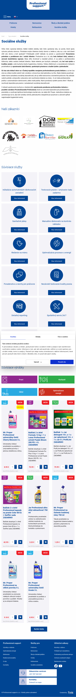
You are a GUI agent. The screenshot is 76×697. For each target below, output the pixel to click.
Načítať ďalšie (39, 629)
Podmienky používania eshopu (63, 654)
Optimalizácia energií (9, 651)
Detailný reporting (19, 315)
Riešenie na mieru (19, 252)
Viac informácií (19, 198)
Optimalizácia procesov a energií (56, 252)
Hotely (13, 27)
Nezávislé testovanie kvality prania (56, 284)
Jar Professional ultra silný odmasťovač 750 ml (38, 510)
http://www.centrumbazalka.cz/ (65, 136)
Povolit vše (62, 362)
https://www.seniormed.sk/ (10, 121)
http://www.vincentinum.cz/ (10, 150)
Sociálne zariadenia (37, 665)
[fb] (56, 666)
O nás (5, 661)
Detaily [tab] (38, 337)
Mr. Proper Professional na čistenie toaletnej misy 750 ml (61, 511)
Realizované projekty (9, 658)
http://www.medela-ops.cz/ (29, 136)
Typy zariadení (12, 36)
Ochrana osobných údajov (62, 658)
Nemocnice (36, 23)
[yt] (60, 666)
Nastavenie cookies (60, 661)
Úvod (2, 36)
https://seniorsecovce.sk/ (47, 121)
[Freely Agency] (71, 692)
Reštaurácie (37, 27)
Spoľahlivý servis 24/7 (56, 315)
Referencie (6, 654)
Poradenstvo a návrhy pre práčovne (19, 284)
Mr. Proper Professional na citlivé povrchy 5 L (11, 585)
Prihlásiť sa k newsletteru (62, 651)
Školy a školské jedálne (60, 23)
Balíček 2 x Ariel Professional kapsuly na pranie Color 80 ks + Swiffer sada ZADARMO (12, 513)
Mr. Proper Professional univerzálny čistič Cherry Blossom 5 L (11, 436)
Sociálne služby (60, 27)
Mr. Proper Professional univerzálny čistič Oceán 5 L (36, 586)
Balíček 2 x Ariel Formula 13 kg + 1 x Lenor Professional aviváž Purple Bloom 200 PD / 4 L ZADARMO (37, 438)
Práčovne (13, 23)
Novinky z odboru (59, 647)
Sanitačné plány (19, 221)
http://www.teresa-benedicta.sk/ (65, 121)
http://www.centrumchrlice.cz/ (10, 136)
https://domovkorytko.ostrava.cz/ (47, 136)
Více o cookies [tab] (63, 337)
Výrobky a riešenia (8, 647)
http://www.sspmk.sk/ (29, 121)
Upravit (36, 362)
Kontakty (6, 665)
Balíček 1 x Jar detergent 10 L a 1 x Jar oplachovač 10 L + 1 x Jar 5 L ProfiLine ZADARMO (63, 437)
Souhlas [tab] (13, 337)
